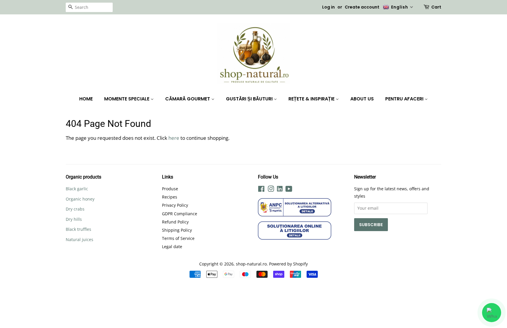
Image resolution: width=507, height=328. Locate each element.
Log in (328, 7)
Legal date (172, 246)
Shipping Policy (177, 230)
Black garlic (77, 188)
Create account (362, 7)
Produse (170, 188)
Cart (436, 7)
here (173, 137)
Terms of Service (178, 238)
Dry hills (74, 219)
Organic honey (80, 199)
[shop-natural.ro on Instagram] (271, 190)
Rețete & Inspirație (312, 98)
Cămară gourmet (188, 98)
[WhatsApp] (491, 312)
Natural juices (79, 239)
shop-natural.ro (251, 264)
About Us (362, 98)
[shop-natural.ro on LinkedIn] (280, 189)
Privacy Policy (175, 205)
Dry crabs (75, 209)
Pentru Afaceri (405, 98)
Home (86, 98)
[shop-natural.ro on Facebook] (261, 190)
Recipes (169, 197)
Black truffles (78, 229)
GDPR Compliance (179, 213)
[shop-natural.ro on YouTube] (288, 190)
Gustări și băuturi (250, 98)
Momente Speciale (127, 98)
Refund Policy (175, 222)
